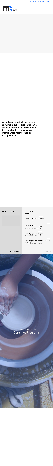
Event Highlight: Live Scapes (34, 234)
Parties (39, 1)
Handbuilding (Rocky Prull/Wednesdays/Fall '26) (33, 226)
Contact (34, 1)
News (30, 1)
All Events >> (48, 251)
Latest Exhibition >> (15, 251)
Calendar (48, 1)
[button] (2, 34)
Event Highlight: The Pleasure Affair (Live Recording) (38, 241)
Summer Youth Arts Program (34, 218)
